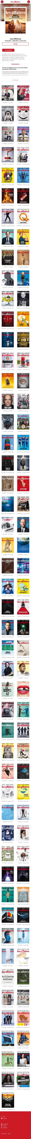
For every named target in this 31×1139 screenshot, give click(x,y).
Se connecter (8, 50)
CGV (3, 1116)
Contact (4, 1118)
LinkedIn (4, 1127)
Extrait (15, 44)
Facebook (5, 1124)
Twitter (4, 1126)
